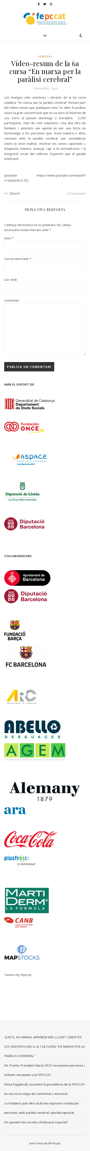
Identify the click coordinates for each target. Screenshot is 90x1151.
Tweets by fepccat (17, 975)
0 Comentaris (77, 193)
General (45, 56)
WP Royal (54, 1143)
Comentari (11, 300)
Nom (9, 238)
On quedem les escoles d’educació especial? (36, 1122)
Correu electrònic (17, 259)
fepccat (15, 193)
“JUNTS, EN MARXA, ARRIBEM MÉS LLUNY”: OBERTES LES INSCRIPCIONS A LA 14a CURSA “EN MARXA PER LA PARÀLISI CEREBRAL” (44, 1046)
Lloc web (10, 279)
